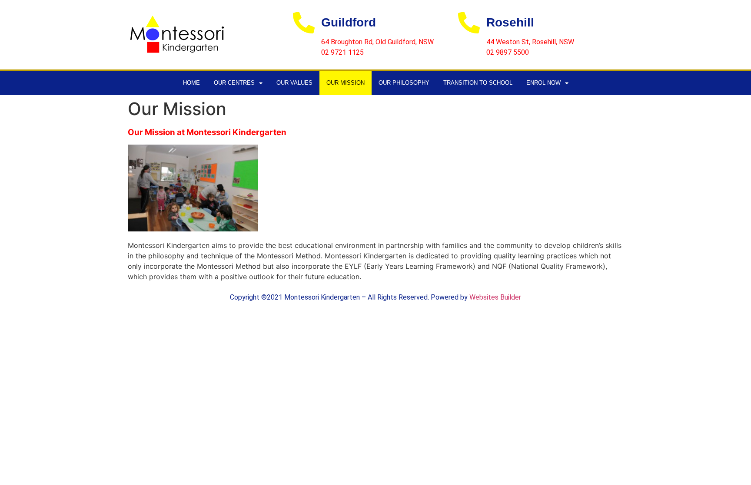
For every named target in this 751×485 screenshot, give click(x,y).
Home (191, 82)
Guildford (348, 22)
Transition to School (477, 82)
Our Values (294, 82)
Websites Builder (495, 297)
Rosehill (510, 22)
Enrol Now (543, 82)
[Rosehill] (469, 22)
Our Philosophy (404, 82)
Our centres (234, 82)
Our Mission (345, 82)
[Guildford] (304, 22)
